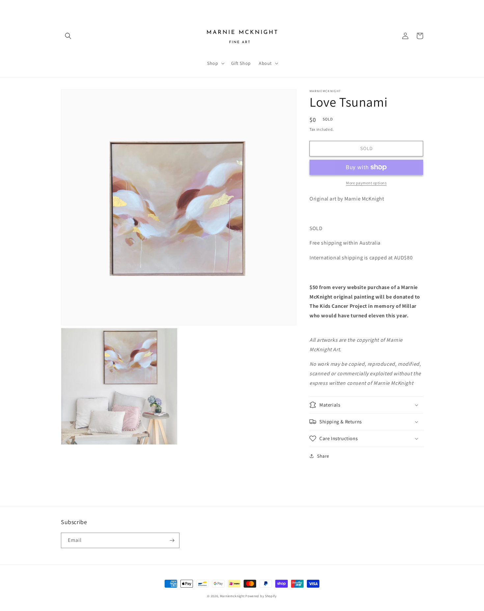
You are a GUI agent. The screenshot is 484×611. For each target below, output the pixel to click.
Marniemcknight (232, 596)
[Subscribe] (172, 540)
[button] (68, 36)
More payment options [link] (366, 182)
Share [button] (323, 456)
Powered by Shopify (261, 596)
